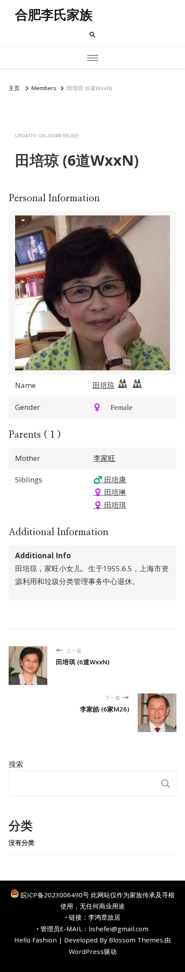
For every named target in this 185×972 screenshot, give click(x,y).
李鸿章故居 (104, 917)
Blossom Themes (136, 940)
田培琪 (109, 505)
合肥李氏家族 (53, 14)
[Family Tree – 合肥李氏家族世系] (122, 385)
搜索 (16, 764)
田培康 (109, 479)
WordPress (86, 951)
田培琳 (109, 492)
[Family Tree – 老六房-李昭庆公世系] (137, 385)
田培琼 (103, 385)
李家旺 (104, 458)
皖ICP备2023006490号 (55, 894)
